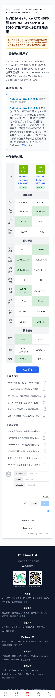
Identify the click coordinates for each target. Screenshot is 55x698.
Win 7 (46, 641)
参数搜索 (41, 627)
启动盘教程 (7, 645)
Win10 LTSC (36, 641)
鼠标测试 (16, 612)
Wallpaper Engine (39, 656)
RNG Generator (9, 674)
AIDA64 (5, 659)
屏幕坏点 (25, 612)
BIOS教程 (18, 645)
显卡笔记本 (38, 598)
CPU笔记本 (16, 598)
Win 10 (26, 641)
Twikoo (40, 533)
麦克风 (44, 612)
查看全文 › (26, 145)
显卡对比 (18, 9)
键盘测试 (6, 612)
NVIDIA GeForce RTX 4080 (23, 180)
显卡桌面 (27, 598)
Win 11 (5, 641)
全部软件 (6, 656)
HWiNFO (15, 659)
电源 (25, 602)
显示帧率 (35, 612)
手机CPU (48, 598)
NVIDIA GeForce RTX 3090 (40, 180)
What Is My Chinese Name (30, 674)
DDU (34, 659)
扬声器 (5, 616)
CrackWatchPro (30, 670)
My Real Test (8, 677)
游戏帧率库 (17, 602)
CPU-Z (26, 656)
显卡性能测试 (8, 630)
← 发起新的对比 (27, 369)
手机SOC (6, 602)
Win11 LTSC (15, 641)
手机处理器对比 (28, 627)
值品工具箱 (17, 670)
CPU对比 (6, 627)
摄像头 (22, 616)
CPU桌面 (6, 598)
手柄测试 (14, 616)
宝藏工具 (6, 670)
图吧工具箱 (25, 659)
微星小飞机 (17, 656)
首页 (8, 9)
